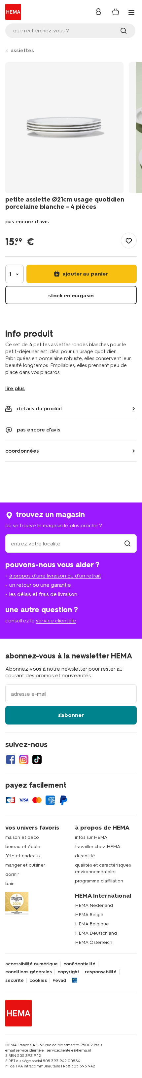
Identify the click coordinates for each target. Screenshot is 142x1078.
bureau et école (22, 846)
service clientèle (56, 620)
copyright (68, 972)
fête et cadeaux (23, 856)
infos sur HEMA (91, 837)
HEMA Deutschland (96, 933)
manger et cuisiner (25, 865)
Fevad (59, 980)
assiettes (22, 50)
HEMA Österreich (93, 942)
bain (10, 883)
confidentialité (79, 964)
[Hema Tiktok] (37, 759)
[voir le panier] (116, 12)
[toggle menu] (131, 12)
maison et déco (22, 837)
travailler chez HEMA (97, 846)
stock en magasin (71, 295)
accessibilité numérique (31, 964)
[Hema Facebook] (10, 759)
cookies (38, 980)
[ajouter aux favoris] (129, 240)
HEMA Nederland (94, 905)
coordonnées (22, 451)
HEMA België (89, 914)
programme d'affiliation (99, 881)
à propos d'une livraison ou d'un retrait (55, 576)
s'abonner (71, 715)
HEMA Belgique (92, 924)
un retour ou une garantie (40, 585)
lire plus (15, 388)
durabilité (85, 856)
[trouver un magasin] (127, 543)
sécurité (14, 980)
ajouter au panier (84, 274)
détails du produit (39, 408)
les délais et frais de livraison (43, 594)
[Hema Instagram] (23, 759)
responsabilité (101, 972)
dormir (12, 874)
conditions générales (28, 972)
